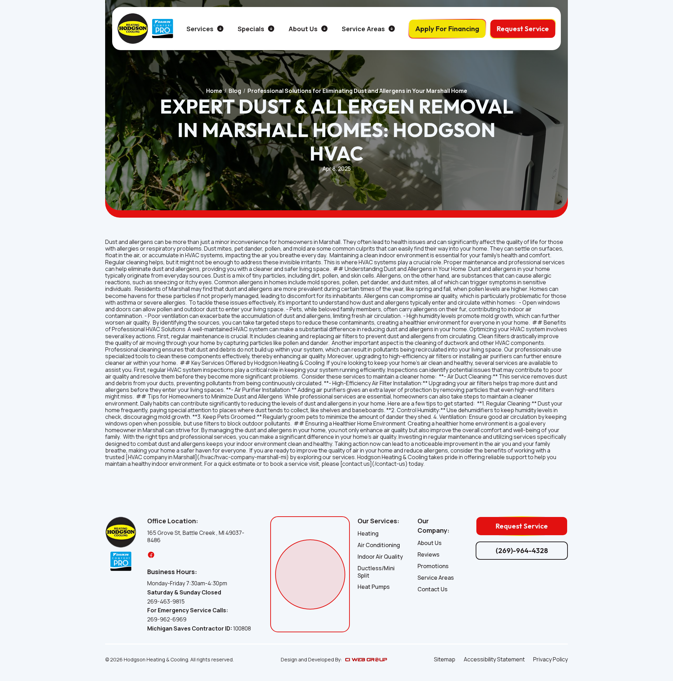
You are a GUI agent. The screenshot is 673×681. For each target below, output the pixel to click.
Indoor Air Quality (380, 556)
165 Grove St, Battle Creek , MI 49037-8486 (195, 536)
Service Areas (435, 577)
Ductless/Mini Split (376, 572)
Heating (368, 533)
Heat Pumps (374, 587)
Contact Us (432, 589)
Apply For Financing (447, 28)
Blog (235, 91)
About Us (429, 543)
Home (214, 91)
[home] (133, 29)
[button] (205, 28)
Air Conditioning (379, 545)
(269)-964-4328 (522, 550)
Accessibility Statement (494, 659)
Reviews (428, 554)
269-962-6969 (166, 619)
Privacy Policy (550, 659)
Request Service (523, 28)
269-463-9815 (166, 601)
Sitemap (444, 659)
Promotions (433, 566)
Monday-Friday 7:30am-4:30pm (187, 583)
